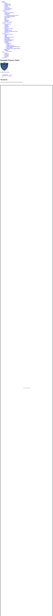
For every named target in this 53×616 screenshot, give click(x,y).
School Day (6, 24)
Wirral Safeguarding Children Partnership (13, 48)
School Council (7, 49)
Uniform (6, 27)
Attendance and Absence (9, 34)
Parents (3, 22)
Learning (3, 10)
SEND (6, 18)
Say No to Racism (10, 47)
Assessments (7, 14)
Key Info (3, 33)
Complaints (6, 29)
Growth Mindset (7, 17)
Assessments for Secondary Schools (12, 15)
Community (6, 41)
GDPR (6, 36)
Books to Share (9, 51)
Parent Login (7, 32)
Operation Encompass (10, 45)
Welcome (6, 3)
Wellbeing (6, 50)
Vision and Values (7, 4)
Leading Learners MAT (8, 8)
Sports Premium (7, 38)
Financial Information (8, 40)
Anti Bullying (9, 43)
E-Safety (8, 44)
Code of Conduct (7, 7)
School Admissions (8, 23)
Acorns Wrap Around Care (9, 28)
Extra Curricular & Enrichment (10, 16)
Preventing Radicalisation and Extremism (13, 46)
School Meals (7, 26)
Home (3, 1)
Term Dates (6, 25)
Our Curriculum (7, 13)
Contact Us (4, 57)
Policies (6, 35)
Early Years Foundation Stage (9, 12)
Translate (10, 75)
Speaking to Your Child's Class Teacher (11, 31)
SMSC (6, 19)
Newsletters (6, 54)
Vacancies (6, 56)
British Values (7, 20)
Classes (6, 11)
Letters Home (7, 55)
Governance (7, 6)
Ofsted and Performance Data (9, 39)
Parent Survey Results (8, 30)
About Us (4, 2)
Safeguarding (7, 42)
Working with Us (7, 9)
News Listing (7, 53)
